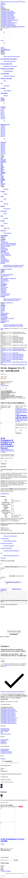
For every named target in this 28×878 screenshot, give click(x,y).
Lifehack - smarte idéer (6, 255)
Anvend (16, 860)
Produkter (3, 52)
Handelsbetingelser (5, 728)
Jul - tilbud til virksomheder (7, 274)
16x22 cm (3, 132)
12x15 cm (3, 118)
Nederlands (15, 20)
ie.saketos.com (12, 719)
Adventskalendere (5, 275)
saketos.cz (13, 714)
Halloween (3, 286)
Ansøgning (3, 236)
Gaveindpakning (4, 242)
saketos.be (12, 712)
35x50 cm (3, 147)
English (13, 13)
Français (13, 17)
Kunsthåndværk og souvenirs (7, 318)
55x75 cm (3, 152)
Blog (2, 732)
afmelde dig (7, 665)
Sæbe (2, 312)
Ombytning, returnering (6, 751)
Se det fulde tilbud (5, 313)
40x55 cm (3, 148)
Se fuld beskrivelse (5, 493)
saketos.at (14, 720)
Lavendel (3, 308)
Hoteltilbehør (4, 319)
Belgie (11, 14)
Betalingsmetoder (4, 750)
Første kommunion (5, 281)
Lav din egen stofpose (6, 733)
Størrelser (3, 99)
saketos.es (13, 721)
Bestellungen (3, 740)
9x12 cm (3, 114)
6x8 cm (2, 110)
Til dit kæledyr (4, 259)
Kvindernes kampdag (5, 293)
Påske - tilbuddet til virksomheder (8, 278)
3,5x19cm (3, 108)
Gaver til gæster (4, 287)
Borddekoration (4, 248)
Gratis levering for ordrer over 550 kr (10, 1)
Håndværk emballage (5, 246)
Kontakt (2, 6)
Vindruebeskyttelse (5, 260)
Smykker (3, 309)
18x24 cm (3, 134)
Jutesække (6, 328)
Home (2, 328)
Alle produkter (4, 283)
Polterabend (3, 288)
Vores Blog (3, 4)
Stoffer (2, 185)
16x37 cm (3, 133)
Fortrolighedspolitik (5, 730)
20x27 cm (3, 136)
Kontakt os (3, 758)
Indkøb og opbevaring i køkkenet (8, 244)
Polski (11, 11)
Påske (2, 277)
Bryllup (2, 282)
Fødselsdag (3, 291)
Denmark (14, 25)
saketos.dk (14, 723)
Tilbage (2, 53)
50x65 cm (3, 151)
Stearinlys (3, 310)
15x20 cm (3, 128)
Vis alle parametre (5, 385)
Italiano (12, 18)
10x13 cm (3, 116)
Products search (4, 27)
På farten (3, 256)
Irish (10, 21)
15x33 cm (3, 131)
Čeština (12, 16)
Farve (2, 155)
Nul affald (3, 257)
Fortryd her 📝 (4, 743)
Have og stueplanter (5, 253)
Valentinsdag (3, 292)
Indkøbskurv (3, 742)
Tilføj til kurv (3, 463)
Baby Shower (4, 290)
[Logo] (13, 26)
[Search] (1, 29)
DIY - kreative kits (5, 252)
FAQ (2, 5)
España (12, 24)
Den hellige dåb (4, 279)
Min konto (3, 8)
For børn (3, 240)
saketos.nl (14, 718)
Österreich (14, 22)
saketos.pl (12, 708)
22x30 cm (3, 143)
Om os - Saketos (4, 731)
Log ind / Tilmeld (4, 739)
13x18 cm (3, 127)
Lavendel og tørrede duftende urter (8, 243)
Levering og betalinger (6, 871)
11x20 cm (3, 125)
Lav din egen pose (5, 261)
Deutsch (13, 12)
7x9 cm (2, 112)
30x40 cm (3, 146)
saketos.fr (13, 715)
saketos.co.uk (14, 711)
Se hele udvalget (4, 250)
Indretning (3, 247)
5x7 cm (2, 109)
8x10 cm (3, 113)
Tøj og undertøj (4, 317)
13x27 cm (3, 129)
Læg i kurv (6, 391)
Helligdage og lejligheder (6, 269)
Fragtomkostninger (5, 749)
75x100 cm (3, 153)
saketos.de (13, 710)
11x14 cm (3, 117)
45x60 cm (3, 150)
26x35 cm (3, 144)
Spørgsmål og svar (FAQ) (6, 753)
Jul (1, 273)
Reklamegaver (4, 315)
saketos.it (13, 716)
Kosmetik (3, 306)
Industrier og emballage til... (7, 302)
